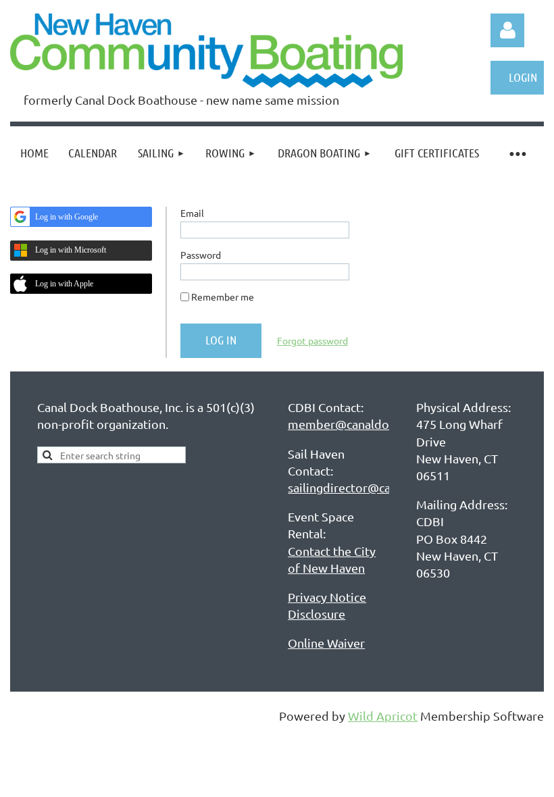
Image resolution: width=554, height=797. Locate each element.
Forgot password (312, 340)
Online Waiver (326, 643)
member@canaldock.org (355, 424)
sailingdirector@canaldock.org (371, 487)
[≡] (517, 153)
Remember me (222, 296)
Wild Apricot (383, 716)
